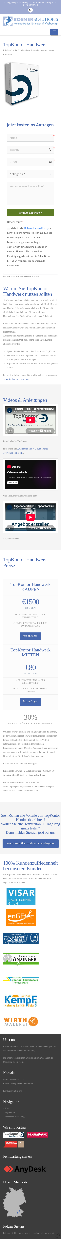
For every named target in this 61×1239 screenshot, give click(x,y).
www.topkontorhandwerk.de (17, 379)
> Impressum (9, 1112)
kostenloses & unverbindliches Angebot (31, 843)
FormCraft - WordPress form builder (21, 276)
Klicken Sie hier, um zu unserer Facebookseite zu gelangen (29, 1233)
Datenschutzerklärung (36, 228)
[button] (54, 32)
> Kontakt (7, 1108)
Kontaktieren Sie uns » (13, 1091)
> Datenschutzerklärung (14, 1116)
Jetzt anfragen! (30, 635)
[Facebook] (30, 10)
